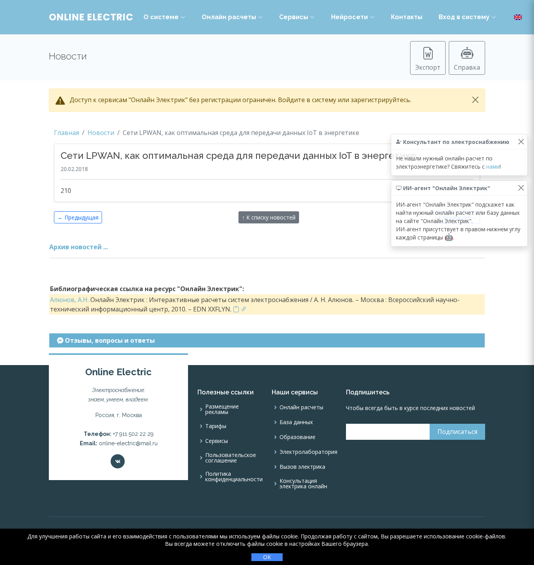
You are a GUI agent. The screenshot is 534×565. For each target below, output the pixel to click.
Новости (101, 132)
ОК (267, 557)
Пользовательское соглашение (230, 457)
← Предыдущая (78, 217)
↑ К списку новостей (269, 217)
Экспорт (428, 67)
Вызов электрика (302, 467)
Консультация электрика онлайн (303, 483)
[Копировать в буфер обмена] (236, 309)
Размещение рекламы (222, 409)
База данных (296, 422)
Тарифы (215, 426)
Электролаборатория (308, 452)
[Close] (475, 100)
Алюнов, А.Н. (69, 299)
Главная (66, 132)
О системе (161, 17)
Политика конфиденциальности (234, 476)
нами (493, 166)
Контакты (406, 17)
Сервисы (293, 17)
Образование (297, 437)
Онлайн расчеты (229, 17)
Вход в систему (464, 17)
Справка (467, 67)
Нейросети (349, 17)
